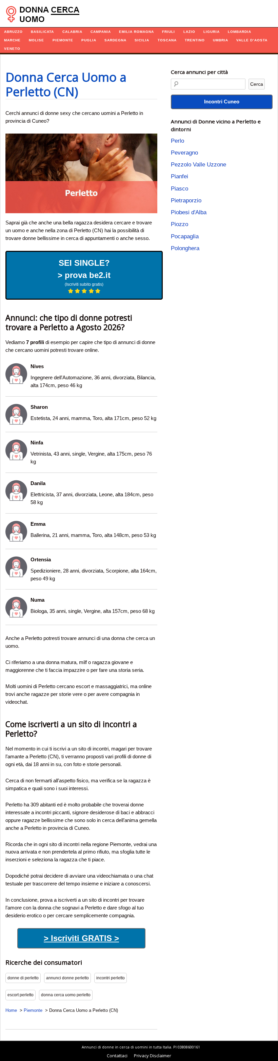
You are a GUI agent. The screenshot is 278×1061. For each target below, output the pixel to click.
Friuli (168, 32)
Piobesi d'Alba (188, 212)
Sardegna (115, 40)
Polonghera (185, 248)
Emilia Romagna (136, 32)
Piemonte (63, 40)
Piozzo (179, 224)
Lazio (189, 32)
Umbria (220, 40)
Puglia (88, 40)
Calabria (72, 32)
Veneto (12, 49)
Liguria (211, 32)
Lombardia (239, 32)
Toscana (167, 40)
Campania (101, 32)
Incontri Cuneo (221, 101)
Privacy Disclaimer (152, 1056)
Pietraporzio (186, 200)
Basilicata (42, 32)
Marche (12, 40)
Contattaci (117, 1056)
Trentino (195, 40)
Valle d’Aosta (251, 40)
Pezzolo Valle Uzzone (198, 164)
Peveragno (184, 152)
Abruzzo (13, 32)
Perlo (177, 141)
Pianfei (179, 176)
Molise (36, 40)
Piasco (179, 188)
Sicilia (142, 40)
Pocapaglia (185, 236)
